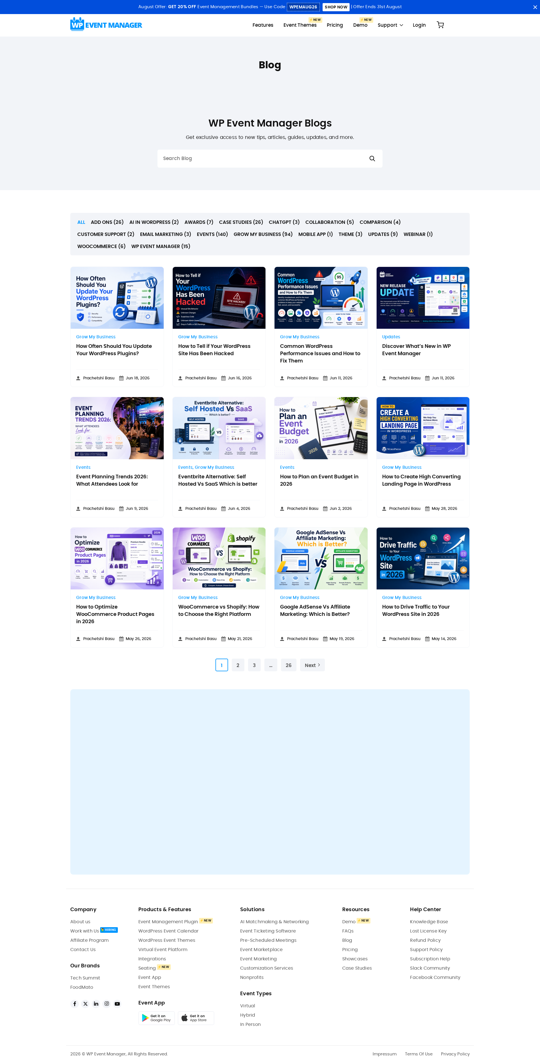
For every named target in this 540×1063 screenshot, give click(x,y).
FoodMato (81, 987)
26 (289, 665)
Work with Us (84, 931)
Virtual (247, 1006)
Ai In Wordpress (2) (154, 222)
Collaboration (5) (329, 222)
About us (80, 922)
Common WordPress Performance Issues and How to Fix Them (320, 354)
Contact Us (83, 949)
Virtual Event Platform (162, 949)
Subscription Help (430, 959)
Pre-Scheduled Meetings (268, 940)
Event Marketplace (261, 949)
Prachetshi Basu (98, 378)
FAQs (348, 931)
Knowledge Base (429, 922)
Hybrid (247, 1015)
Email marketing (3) (165, 234)
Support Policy (426, 949)
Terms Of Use (419, 1054)
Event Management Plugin (168, 922)
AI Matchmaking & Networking (274, 922)
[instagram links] (106, 1004)
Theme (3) (351, 234)
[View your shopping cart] (440, 25)
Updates (391, 337)
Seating (147, 968)
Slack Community (430, 968)
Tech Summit (85, 978)
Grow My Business (96, 337)
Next (310, 665)
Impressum (385, 1054)
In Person (250, 1024)
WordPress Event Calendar (168, 931)
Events (83, 467)
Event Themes (300, 25)
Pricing (335, 25)
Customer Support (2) (105, 234)
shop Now (336, 7)
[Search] (372, 158)
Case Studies (357, 968)
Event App (149, 977)
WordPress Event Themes (166, 940)
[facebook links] (74, 1004)
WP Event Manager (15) (160, 246)
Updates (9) (383, 234)
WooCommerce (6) (101, 246)
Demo (360, 25)
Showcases (355, 959)
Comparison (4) (380, 222)
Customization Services (266, 968)
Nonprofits (252, 977)
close (535, 7)
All (81, 222)
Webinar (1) (418, 234)
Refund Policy (425, 940)
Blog (347, 940)
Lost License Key (428, 931)
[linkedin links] (96, 1004)
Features (263, 25)
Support (387, 25)
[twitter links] (85, 1004)
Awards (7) (198, 222)
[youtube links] (117, 1004)
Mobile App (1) (315, 234)
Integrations (152, 959)
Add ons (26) (107, 222)
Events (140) (212, 234)
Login (419, 25)
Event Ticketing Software (268, 931)
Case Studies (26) (241, 222)
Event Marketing (258, 959)
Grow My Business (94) (263, 234)
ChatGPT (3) (284, 222)
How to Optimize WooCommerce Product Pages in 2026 (115, 614)
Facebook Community (435, 977)
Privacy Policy (455, 1054)
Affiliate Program (89, 940)
